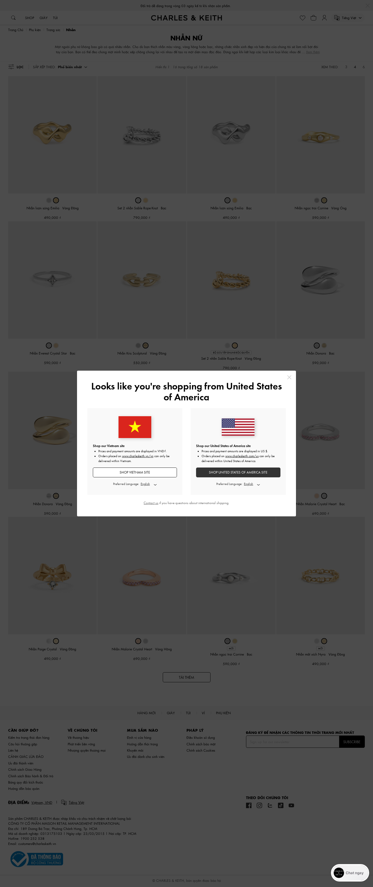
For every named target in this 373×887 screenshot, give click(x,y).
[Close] (289, 377)
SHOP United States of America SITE (238, 472)
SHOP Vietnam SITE (135, 472)
